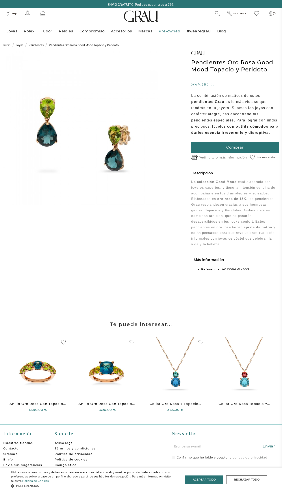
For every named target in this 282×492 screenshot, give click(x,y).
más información (233, 157)
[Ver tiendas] (27, 13)
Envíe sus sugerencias (22, 465)
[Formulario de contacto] (42, 13)
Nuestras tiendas (18, 443)
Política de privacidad (74, 454)
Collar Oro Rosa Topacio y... (244, 404)
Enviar (269, 446)
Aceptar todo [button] (204, 479)
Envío (8, 459)
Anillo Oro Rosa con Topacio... (37, 404)
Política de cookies (71, 459)
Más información (208, 260)
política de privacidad (249, 457)
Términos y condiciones (75, 448)
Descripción (202, 173)
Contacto (11, 448)
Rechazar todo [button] (247, 479)
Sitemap (10, 454)
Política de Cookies (35, 481)
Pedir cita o (209, 157)
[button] (95, 486)
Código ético (65, 465)
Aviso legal (64, 443)
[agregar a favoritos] (63, 342)
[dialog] (141, 480)
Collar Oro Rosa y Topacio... (175, 404)
